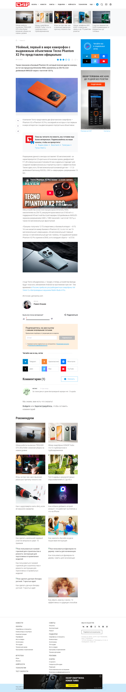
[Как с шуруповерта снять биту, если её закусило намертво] (30, 494)
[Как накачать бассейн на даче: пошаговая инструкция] (63, 525)
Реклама (52, 656)
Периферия (19, 637)
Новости (43, 4)
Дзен (31, 369)
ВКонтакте (71, 361)
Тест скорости (22, 671)
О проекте (52, 662)
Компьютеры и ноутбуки (24, 632)
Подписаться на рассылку (91, 632)
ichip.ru (52, 659)
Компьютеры (53, 639)
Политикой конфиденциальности (37, 345)
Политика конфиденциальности (59, 672)
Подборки (61, 4)
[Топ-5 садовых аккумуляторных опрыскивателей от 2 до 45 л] (63, 464)
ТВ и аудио (19, 644)
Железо (18, 661)
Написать (71, 379)
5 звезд (68, 59)
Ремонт (51, 631)
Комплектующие (21, 634)
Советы (51, 4)
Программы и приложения (24, 649)
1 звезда (58, 59)
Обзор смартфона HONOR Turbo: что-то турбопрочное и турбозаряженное (43, 28)
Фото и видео (20, 639)
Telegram (32, 361)
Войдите (26, 406)
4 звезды (66, 59)
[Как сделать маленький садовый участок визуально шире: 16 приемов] (30, 525)
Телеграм (66, 145)
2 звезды (60, 59)
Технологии (83, 4)
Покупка (52, 625)
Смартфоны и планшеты (23, 629)
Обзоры (34, 4)
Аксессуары (20, 642)
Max (49, 369)
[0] (52, 319)
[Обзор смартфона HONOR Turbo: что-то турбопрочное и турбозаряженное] (63, 432)
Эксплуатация (53, 628)
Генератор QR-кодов (55, 664)
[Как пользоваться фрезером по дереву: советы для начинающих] (63, 550)
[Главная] (16, 40)
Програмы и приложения (57, 649)
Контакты (107, 131)
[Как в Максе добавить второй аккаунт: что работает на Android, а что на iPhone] (63, 494)
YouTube (71, 369)
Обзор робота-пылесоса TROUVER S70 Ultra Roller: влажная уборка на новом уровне (23, 29)
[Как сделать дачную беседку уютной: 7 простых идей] (30, 580)
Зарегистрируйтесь (43, 406)
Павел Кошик (40, 304)
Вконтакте (55, 145)
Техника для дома (21, 647)
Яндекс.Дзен (43, 145)
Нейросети (72, 4)
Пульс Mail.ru (40, 148)
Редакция (52, 667)
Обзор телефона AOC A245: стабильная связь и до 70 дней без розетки (82, 28)
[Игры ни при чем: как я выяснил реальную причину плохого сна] (30, 464)
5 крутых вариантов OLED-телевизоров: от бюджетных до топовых (101, 28)
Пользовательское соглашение (59, 669)
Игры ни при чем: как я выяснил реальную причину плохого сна (62, 27)
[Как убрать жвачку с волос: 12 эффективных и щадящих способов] (63, 587)
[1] (24, 319)
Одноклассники (53, 361)
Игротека (20, 656)
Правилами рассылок (63, 344)
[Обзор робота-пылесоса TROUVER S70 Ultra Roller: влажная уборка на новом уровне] (30, 432)
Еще (91, 4)
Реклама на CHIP (86, 131)
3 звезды (63, 59)
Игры (17, 658)
